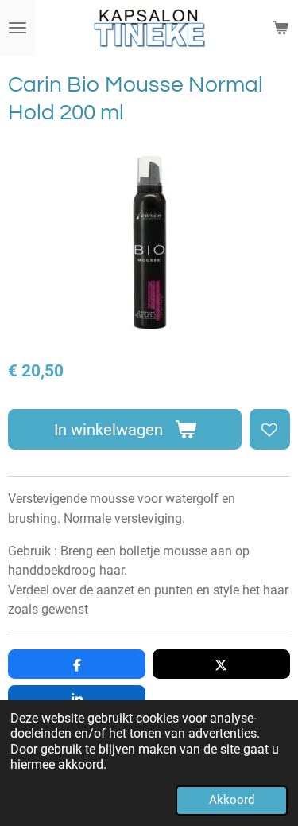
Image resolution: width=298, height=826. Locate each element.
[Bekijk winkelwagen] (280, 28)
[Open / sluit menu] (17, 28)
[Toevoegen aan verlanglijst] (270, 429)
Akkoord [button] (231, 800)
